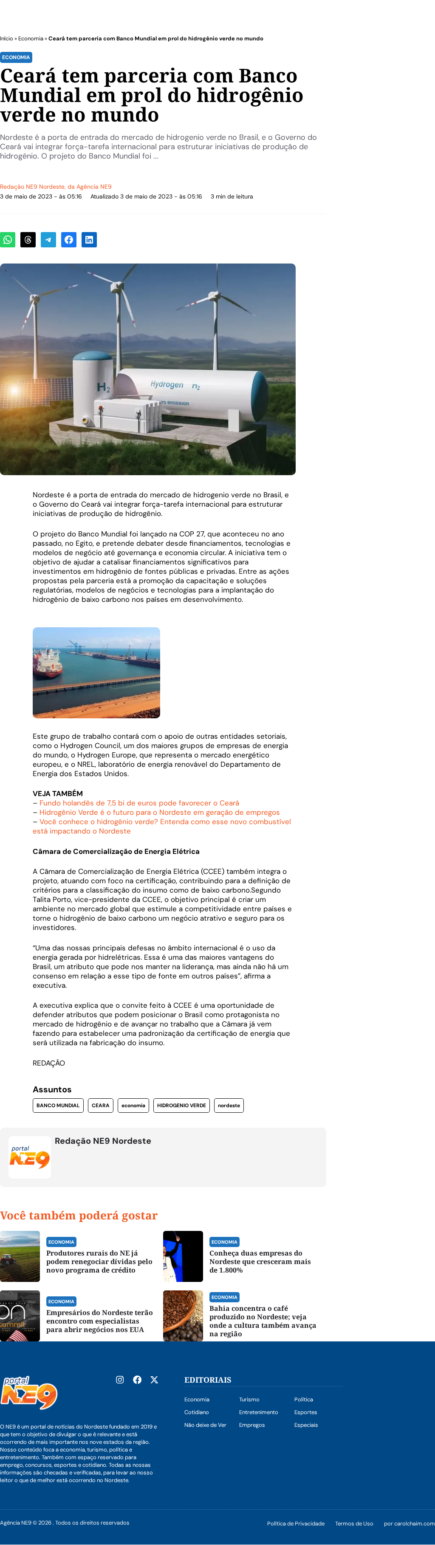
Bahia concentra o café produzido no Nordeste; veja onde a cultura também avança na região (262, 1321)
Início (6, 38)
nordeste (229, 1105)
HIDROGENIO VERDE (181, 1105)
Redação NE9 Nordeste (32, 186)
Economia (30, 38)
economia (133, 1105)
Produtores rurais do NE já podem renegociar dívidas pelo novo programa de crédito (99, 1261)
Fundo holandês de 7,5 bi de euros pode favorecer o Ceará (139, 803)
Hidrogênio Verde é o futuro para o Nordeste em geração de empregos (160, 812)
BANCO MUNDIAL (58, 1105)
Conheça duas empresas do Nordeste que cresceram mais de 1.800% (260, 1261)
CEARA (101, 1105)
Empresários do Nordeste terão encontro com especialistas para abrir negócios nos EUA (99, 1321)
